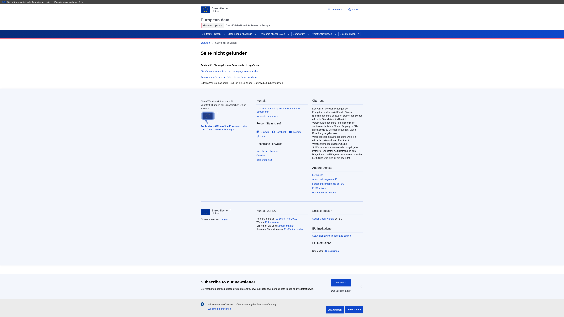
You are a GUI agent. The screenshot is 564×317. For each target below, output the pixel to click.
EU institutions (331, 251)
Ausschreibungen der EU (325, 179)
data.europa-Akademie (240, 34)
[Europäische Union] (214, 9)
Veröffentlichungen (322, 34)
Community (299, 34)
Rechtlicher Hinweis (266, 151)
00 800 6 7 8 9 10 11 (286, 218)
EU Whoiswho (319, 188)
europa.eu (225, 219)
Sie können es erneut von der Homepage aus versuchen (230, 71)
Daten (217, 34)
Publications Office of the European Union (224, 126)
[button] (354, 9)
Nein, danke (354, 309)
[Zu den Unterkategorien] (224, 34)
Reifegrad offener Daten (272, 34)
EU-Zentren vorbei (293, 229)
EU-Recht (317, 175)
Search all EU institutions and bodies (331, 236)
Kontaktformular (285, 226)
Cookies (260, 155)
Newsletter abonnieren (268, 116)
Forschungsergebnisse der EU (328, 184)
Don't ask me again (341, 291)
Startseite (207, 34)
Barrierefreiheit (264, 160)
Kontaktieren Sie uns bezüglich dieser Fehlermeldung (229, 77)
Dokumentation (348, 34)
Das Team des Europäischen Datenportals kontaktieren (278, 110)
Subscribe (341, 282)
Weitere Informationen (219, 309)
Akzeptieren (335, 309)
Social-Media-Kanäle (323, 218)
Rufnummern (272, 222)
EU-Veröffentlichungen (324, 192)
